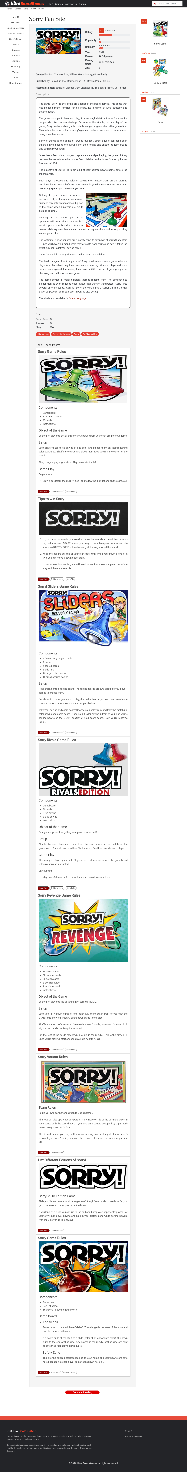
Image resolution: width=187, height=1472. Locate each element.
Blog (50, 3)
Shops (82, 3)
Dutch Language (77, 298)
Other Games (15, 83)
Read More (43, 492)
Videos (15, 72)
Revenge (15, 50)
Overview (15, 22)
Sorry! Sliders (15, 39)
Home (9, 9)
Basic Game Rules (15, 28)
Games (59, 3)
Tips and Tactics (16, 33)
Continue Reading (82, 1392)
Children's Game (43, 334)
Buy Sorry (15, 66)
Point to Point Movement (61, 334)
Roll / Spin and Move (90, 334)
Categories (71, 3)
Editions (16, 61)
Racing (76, 334)
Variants (16, 55)
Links (15, 77)
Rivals (16, 44)
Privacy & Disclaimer (133, 1437)
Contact (128, 1431)
